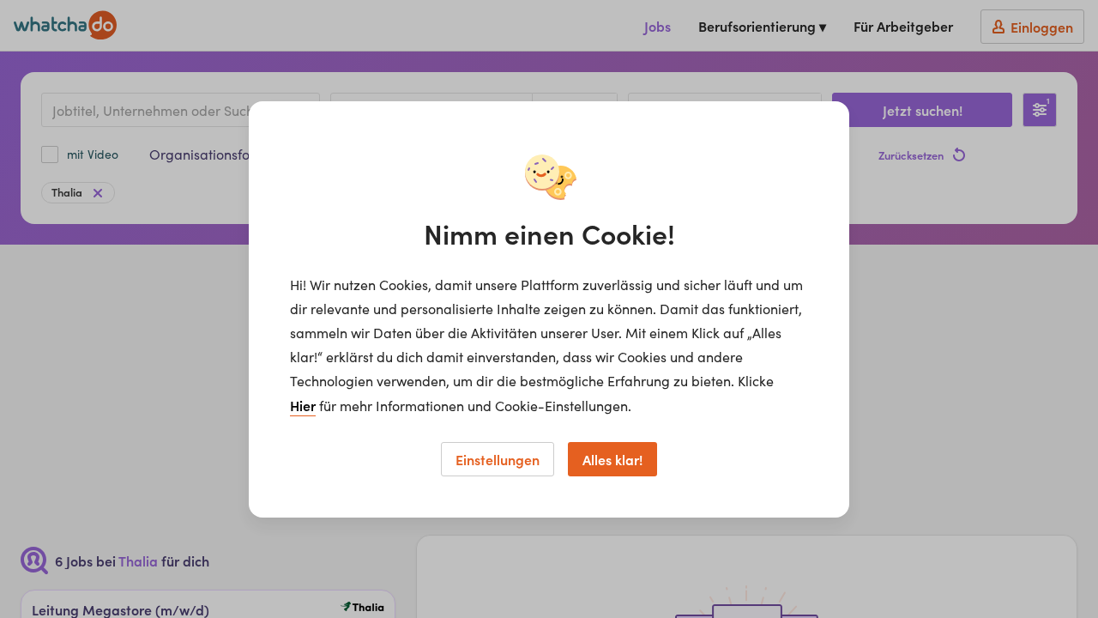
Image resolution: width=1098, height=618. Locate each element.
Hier (303, 405)
